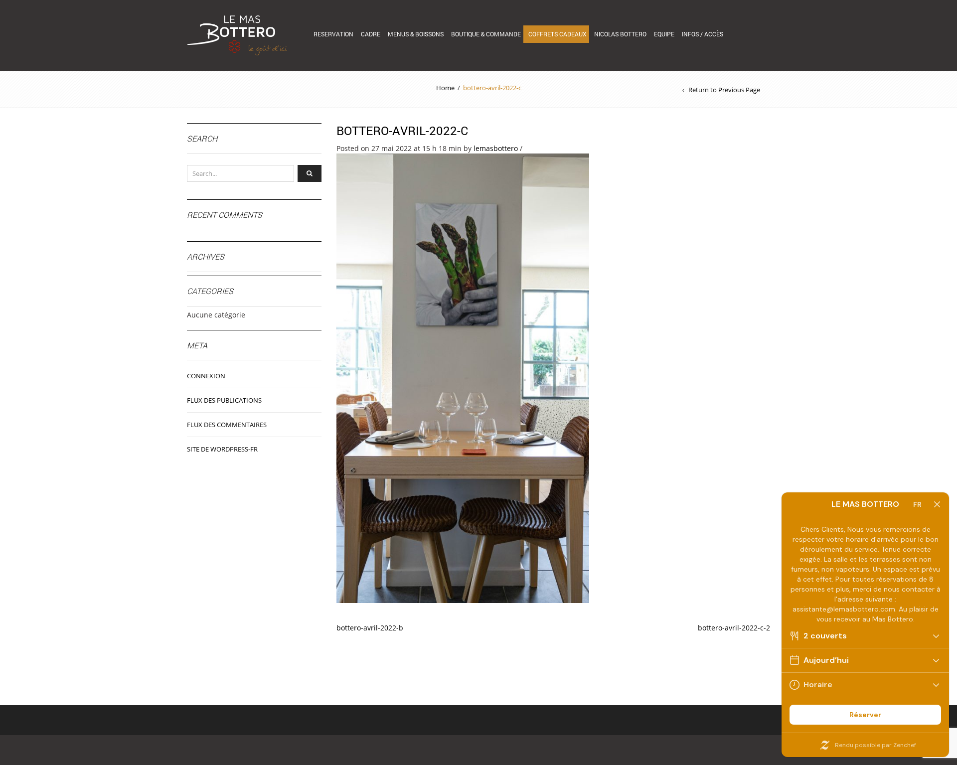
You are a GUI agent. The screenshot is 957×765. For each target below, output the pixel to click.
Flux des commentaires (227, 424)
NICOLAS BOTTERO (620, 34)
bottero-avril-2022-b (369, 627)
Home (445, 87)
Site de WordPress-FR (222, 449)
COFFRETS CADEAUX (557, 34)
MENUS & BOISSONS (416, 34)
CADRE (370, 34)
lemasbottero (496, 148)
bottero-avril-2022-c (402, 131)
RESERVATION (333, 34)
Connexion (206, 375)
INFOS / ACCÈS (702, 34)
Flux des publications (224, 400)
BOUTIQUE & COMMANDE (486, 34)
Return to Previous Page (724, 89)
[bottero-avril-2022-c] (462, 377)
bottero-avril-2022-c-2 (734, 627)
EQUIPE (664, 34)
